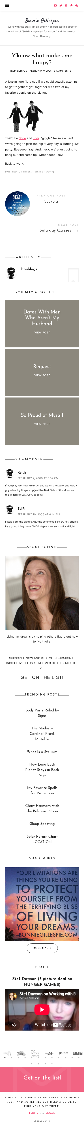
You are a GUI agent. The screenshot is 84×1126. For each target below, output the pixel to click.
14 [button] (39, 1064)
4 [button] (25, 1057)
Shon (22, 138)
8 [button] (52, 1057)
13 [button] (32, 1064)
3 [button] (18, 1057)
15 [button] (45, 1064)
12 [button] (79, 1057)
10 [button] (65, 1057)
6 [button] (39, 1057)
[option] (7, 1053)
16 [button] (52, 1064)
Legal (50, 1113)
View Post (42, 333)
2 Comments (62, 71)
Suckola (42, 199)
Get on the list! (42, 677)
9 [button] (59, 1057)
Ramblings (18, 71)
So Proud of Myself (42, 415)
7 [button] (45, 1057)
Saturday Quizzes (42, 229)
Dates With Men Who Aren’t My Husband (42, 318)
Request (42, 366)
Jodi (36, 138)
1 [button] (5, 1057)
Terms (34, 1113)
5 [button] (32, 1057)
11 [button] (72, 1057)
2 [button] (12, 1057)
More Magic (42, 948)
